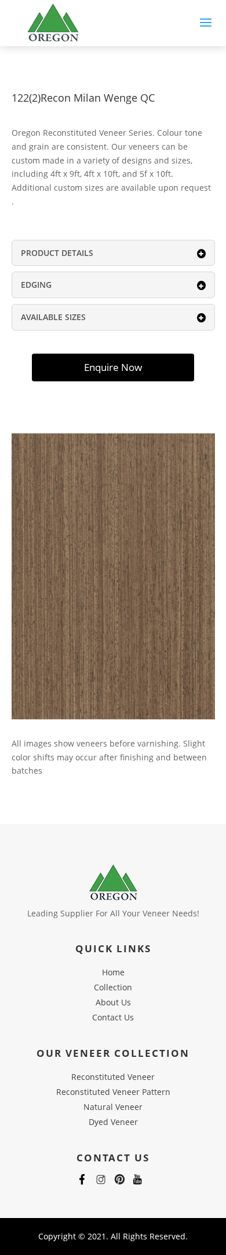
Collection (113, 987)
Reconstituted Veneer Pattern (113, 1091)
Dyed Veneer (113, 1121)
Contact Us (113, 1017)
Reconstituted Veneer (113, 1076)
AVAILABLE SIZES (53, 316)
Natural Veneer (113, 1106)
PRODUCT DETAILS (57, 252)
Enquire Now (113, 367)
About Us (113, 1002)
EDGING (36, 284)
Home (113, 972)
